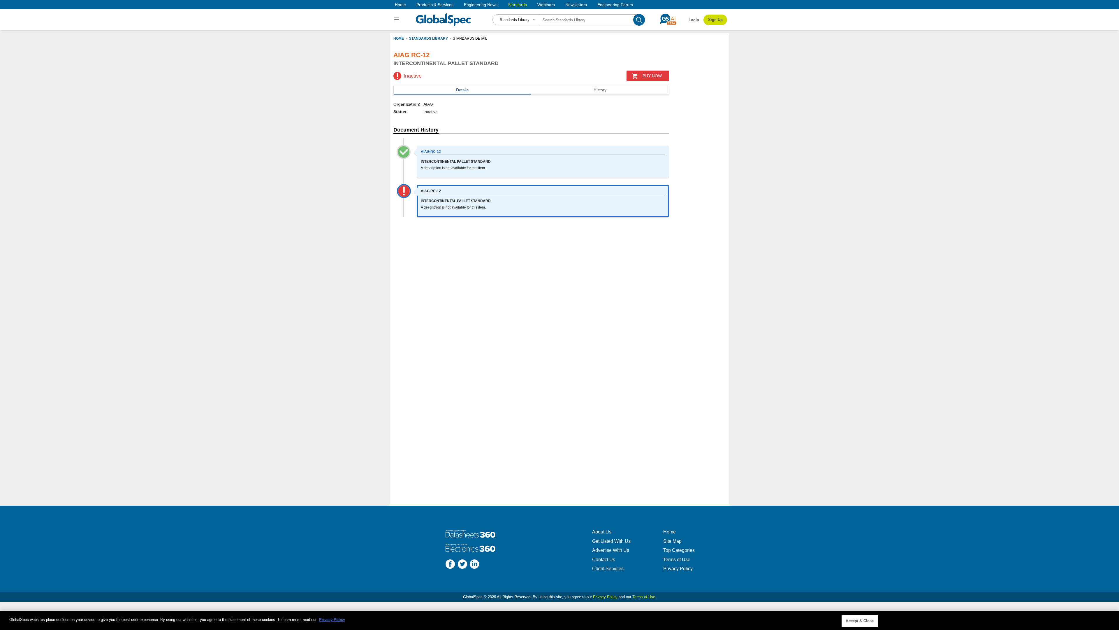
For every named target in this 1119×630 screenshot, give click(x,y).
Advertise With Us (610, 550)
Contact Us (603, 559)
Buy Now (652, 76)
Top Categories (679, 550)
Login (694, 20)
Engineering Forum (615, 4)
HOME (398, 38)
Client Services (608, 568)
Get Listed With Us (611, 541)
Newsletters (576, 4)
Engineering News (480, 4)
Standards (517, 4)
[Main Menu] (397, 19)
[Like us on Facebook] (450, 564)
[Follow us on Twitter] (462, 564)
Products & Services (434, 4)
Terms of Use (676, 559)
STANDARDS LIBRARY (428, 38)
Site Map (672, 541)
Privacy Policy (678, 568)
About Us (601, 531)
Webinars (546, 4)
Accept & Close (860, 621)
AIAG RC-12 (431, 152)
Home (400, 4)
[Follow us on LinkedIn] (474, 564)
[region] (559, 620)
